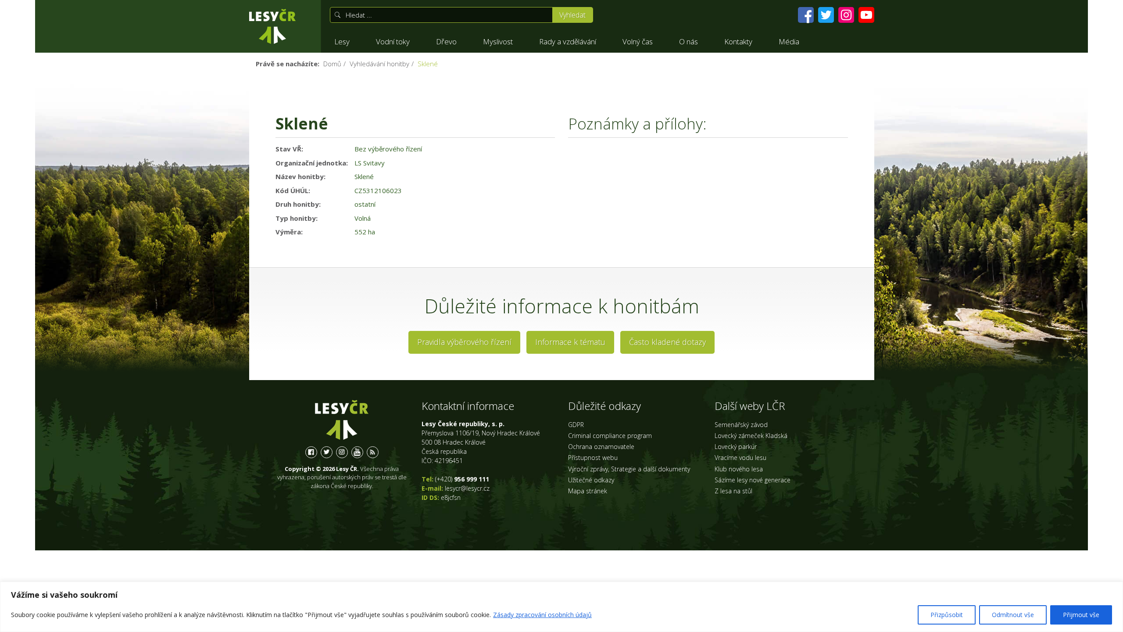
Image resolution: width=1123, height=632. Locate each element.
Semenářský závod (741, 424)
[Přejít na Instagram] (846, 15)
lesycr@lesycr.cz (467, 488)
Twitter (327, 452)
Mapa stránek (587, 491)
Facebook (311, 452)
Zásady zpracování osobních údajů (542, 614)
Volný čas (637, 41)
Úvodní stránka (272, 26)
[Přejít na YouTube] (866, 15)
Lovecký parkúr (736, 446)
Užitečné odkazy (591, 480)
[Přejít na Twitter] (826, 15)
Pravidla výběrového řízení (464, 342)
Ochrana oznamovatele (601, 446)
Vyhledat (572, 15)
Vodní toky (393, 41)
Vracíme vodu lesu (740, 457)
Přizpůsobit (946, 614)
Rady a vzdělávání (567, 41)
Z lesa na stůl (733, 491)
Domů (332, 63)
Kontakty (738, 41)
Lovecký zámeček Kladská (751, 435)
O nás (688, 41)
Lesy (342, 41)
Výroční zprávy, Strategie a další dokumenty (629, 469)
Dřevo (446, 41)
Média (789, 41)
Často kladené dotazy (667, 342)
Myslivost (498, 41)
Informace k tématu (570, 342)
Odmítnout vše (1013, 614)
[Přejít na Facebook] (806, 15)
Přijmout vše (1081, 614)
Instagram (342, 452)
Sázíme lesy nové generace (752, 480)
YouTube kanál (357, 452)
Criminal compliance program (610, 435)
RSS (373, 452)
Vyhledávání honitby (379, 63)
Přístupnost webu (593, 457)
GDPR (576, 424)
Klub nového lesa (739, 469)
